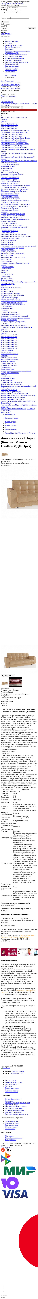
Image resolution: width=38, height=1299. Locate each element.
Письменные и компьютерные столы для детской (18, 246)
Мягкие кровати (7, 352)
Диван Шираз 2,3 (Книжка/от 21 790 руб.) (20, 433)
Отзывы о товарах (11, 1092)
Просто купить (10, 1080)
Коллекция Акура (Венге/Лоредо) (13, 397)
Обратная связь (6, 1147)
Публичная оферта (11, 53)
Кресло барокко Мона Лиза (10, 287)
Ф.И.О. (3, 10)
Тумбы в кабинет (7, 308)
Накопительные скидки (13, 45)
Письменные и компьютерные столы (14, 132)
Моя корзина (9, 1136)
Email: (3, 26)
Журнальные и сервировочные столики (15, 219)
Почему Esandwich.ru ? (13, 47)
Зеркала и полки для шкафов (11, 384)
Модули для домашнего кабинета (13, 304)
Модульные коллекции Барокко (12, 174)
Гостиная (4, 212)
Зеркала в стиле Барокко (9, 183)
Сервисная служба (11, 64)
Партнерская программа (13, 56)
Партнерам (9, 49)
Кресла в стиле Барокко (9, 195)
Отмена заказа (10, 72)
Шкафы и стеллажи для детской (12, 248)
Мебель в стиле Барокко (9, 172)
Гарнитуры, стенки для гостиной (13, 214)
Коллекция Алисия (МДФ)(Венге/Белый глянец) (18, 395)
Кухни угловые (6, 261)
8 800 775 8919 (6, 34)
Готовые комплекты (8, 233)
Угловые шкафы (6, 168)
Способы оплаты (11, 1084)
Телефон (4, 7)
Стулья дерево (6, 269)
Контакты (8, 43)
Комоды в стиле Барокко (10, 210)
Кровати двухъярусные (9, 123)
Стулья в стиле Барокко (9, 208)
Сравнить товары (7, 102)
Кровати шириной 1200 (9, 125)
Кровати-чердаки (7, 242)
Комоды (4, 119)
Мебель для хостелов (8, 388)
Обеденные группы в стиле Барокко (14, 187)
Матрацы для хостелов (9, 390)
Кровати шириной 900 (9, 337)
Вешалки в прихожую (9, 312)
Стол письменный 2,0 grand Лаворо (13, 142)
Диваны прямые (7, 280)
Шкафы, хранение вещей (10, 164)
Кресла (3, 286)
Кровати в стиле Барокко (10, 176)
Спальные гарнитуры (8, 331)
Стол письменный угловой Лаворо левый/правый (19, 161)
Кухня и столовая (7, 255)
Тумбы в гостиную (7, 229)
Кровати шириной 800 (9, 128)
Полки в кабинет (7, 306)
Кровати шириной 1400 (9, 340)
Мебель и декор (10, 422)
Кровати (4, 121)
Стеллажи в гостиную (9, 223)
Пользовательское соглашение (16, 55)
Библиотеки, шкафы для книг (11, 217)
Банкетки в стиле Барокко (10, 193)
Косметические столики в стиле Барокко (15, 204)
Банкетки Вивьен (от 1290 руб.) (12, 295)
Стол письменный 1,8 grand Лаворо (13, 140)
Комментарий (6, 18)
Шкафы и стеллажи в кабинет (11, 303)
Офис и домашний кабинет (10, 299)
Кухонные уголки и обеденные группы (15, 130)
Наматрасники (6, 367)
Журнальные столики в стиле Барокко (14, 189)
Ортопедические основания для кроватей (16, 371)
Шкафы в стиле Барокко (9, 202)
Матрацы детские (7, 244)
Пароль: (4, 28)
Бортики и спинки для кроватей (12, 253)
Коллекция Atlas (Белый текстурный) (14, 393)
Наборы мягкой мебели (9, 297)
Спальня (4, 323)
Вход (2, 81)
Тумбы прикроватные (9, 163)
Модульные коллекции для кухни (13, 257)
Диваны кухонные (7, 267)
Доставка (8, 1086)
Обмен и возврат (11, 70)
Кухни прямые (6, 259)
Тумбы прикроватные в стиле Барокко (14, 200)
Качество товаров (11, 68)
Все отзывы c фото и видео (10, 88)
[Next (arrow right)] (4, 1297)
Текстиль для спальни (9, 365)
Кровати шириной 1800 (9, 344)
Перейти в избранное (8, 96)
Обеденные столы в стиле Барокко (13, 191)
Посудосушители (7, 274)
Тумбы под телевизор (8, 221)
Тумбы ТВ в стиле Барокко (10, 198)
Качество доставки (12, 66)
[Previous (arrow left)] (2, 1297)
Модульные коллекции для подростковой (16, 236)
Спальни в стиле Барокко (10, 178)
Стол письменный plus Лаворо (12, 145)
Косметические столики (9, 359)
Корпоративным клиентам (14, 58)
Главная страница (11, 418)
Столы (3, 265)
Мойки (3, 272)
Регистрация (9, 81)
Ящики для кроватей (8, 251)
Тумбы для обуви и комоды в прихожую (15, 318)
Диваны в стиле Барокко (10, 197)
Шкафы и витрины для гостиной (13, 216)
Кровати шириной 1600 (9, 127)
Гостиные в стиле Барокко (10, 181)
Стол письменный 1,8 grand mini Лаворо (15, 138)
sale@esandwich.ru (16, 1073)
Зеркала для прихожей (9, 320)
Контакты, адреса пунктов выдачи (17, 51)
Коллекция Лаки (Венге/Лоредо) (12, 399)
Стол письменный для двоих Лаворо (14, 147)
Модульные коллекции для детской (13, 234)
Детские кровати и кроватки (11, 238)
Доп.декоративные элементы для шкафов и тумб (18, 386)
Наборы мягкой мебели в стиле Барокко (15, 185)
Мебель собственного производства (14, 117)
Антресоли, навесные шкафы (11, 382)
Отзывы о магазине (12, 1090)
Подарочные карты (8, 414)
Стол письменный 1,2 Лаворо (11, 136)
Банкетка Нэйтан (7, 291)
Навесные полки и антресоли (11, 225)
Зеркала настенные (8, 361)
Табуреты (4, 270)
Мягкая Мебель (6, 278)
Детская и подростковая (9, 231)
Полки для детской (7, 250)
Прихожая (4, 310)
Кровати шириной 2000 (9, 346)
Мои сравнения (10, 1140)
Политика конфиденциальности (16, 62)
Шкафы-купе (5, 170)
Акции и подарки (11, 41)
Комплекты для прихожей (10, 314)
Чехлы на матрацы (7, 369)
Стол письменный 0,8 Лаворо (11, 134)
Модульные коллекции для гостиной (14, 227)
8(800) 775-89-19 (18, 1071)
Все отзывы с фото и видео (10, 85)
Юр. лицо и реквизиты (13, 60)
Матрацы (4, 356)
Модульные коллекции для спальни (13, 325)
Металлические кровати (9, 354)
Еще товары (5, 412)
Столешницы (5, 276)
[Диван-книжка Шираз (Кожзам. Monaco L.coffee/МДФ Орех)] (5, 686)
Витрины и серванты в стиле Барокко (14, 206)
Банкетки (4, 289)
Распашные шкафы (8, 166)
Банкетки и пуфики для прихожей (13, 322)
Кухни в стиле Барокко (9, 180)
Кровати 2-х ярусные (8, 240)
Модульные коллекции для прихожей (14, 316)
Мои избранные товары (13, 1138)
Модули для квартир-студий (11, 392)
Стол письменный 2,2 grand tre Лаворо (15, 144)
